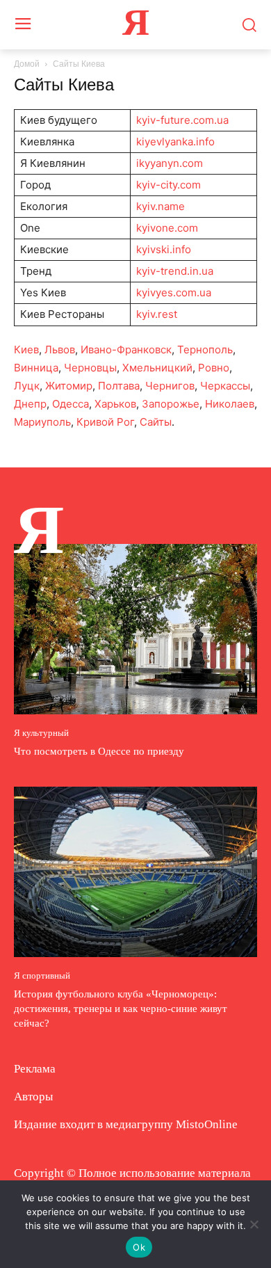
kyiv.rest (156, 314)
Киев (26, 349)
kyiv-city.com (168, 184)
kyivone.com (167, 227)
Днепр (30, 403)
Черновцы (90, 367)
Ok (139, 1247)
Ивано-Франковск (126, 349)
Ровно (213, 367)
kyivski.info (163, 249)
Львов (59, 349)
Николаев (229, 403)
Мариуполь (42, 421)
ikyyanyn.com (169, 163)
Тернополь (205, 349)
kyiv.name (160, 206)
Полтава (119, 385)
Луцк (27, 385)
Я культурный (41, 732)
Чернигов (170, 385)
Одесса (70, 403)
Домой (27, 64)
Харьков (115, 403)
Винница (36, 367)
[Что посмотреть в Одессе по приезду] (135, 629)
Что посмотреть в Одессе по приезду (99, 751)
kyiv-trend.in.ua (174, 271)
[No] (254, 1224)
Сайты (156, 421)
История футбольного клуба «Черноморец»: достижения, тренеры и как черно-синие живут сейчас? (120, 1008)
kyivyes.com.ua (173, 292)
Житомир (68, 385)
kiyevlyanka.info (175, 141)
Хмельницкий (157, 367)
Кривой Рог (105, 421)
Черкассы (225, 385)
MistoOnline (207, 1124)
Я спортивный (42, 975)
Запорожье (170, 403)
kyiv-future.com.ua (182, 120)
